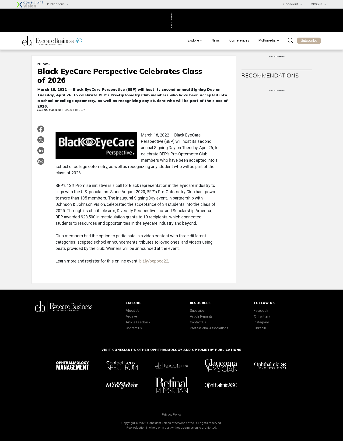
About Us (132, 310)
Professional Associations (209, 328)
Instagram (261, 322)
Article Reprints (201, 316)
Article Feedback (138, 322)
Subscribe (309, 40)
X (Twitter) (262, 316)
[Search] (290, 40)
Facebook (261, 310)
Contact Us (134, 328)
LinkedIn (260, 328)
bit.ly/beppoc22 (153, 261)
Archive (131, 316)
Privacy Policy (171, 414)
